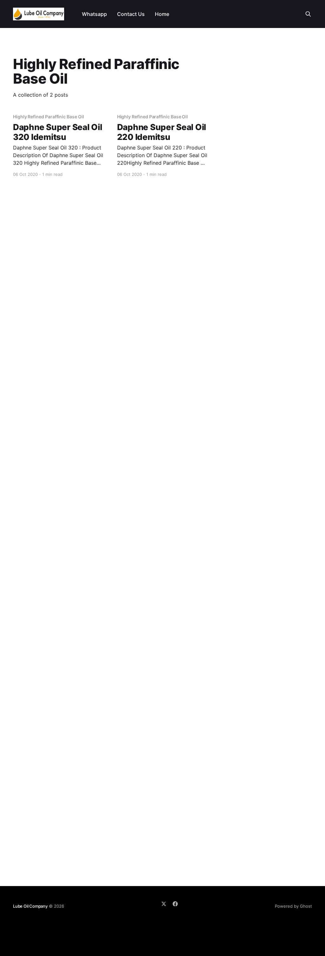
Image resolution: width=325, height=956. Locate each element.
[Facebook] (175, 903)
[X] (163, 903)
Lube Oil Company (30, 906)
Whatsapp (94, 14)
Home (162, 14)
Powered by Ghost (293, 906)
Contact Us (131, 14)
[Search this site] (308, 14)
